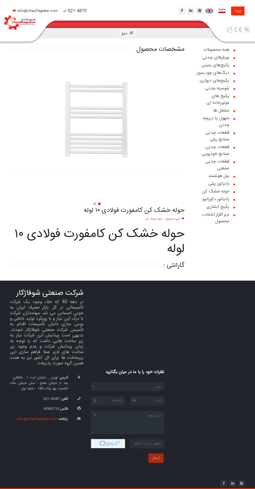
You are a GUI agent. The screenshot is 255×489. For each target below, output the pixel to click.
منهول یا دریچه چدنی (216, 122)
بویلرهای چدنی (215, 57)
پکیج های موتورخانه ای (218, 99)
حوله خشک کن (215, 191)
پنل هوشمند (218, 176)
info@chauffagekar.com (37, 11)
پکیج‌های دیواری (214, 80)
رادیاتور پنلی (218, 183)
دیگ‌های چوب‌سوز (212, 73)
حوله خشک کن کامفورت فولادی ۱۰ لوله (134, 210)
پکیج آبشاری (218, 207)
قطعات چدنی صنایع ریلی (217, 136)
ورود (238, 11)
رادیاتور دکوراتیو (215, 199)
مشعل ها (221, 110)
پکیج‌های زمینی (215, 65)
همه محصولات (216, 50)
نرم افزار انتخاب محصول (215, 218)
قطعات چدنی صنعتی (217, 165)
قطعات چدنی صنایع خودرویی (215, 150)
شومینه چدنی (217, 88)
